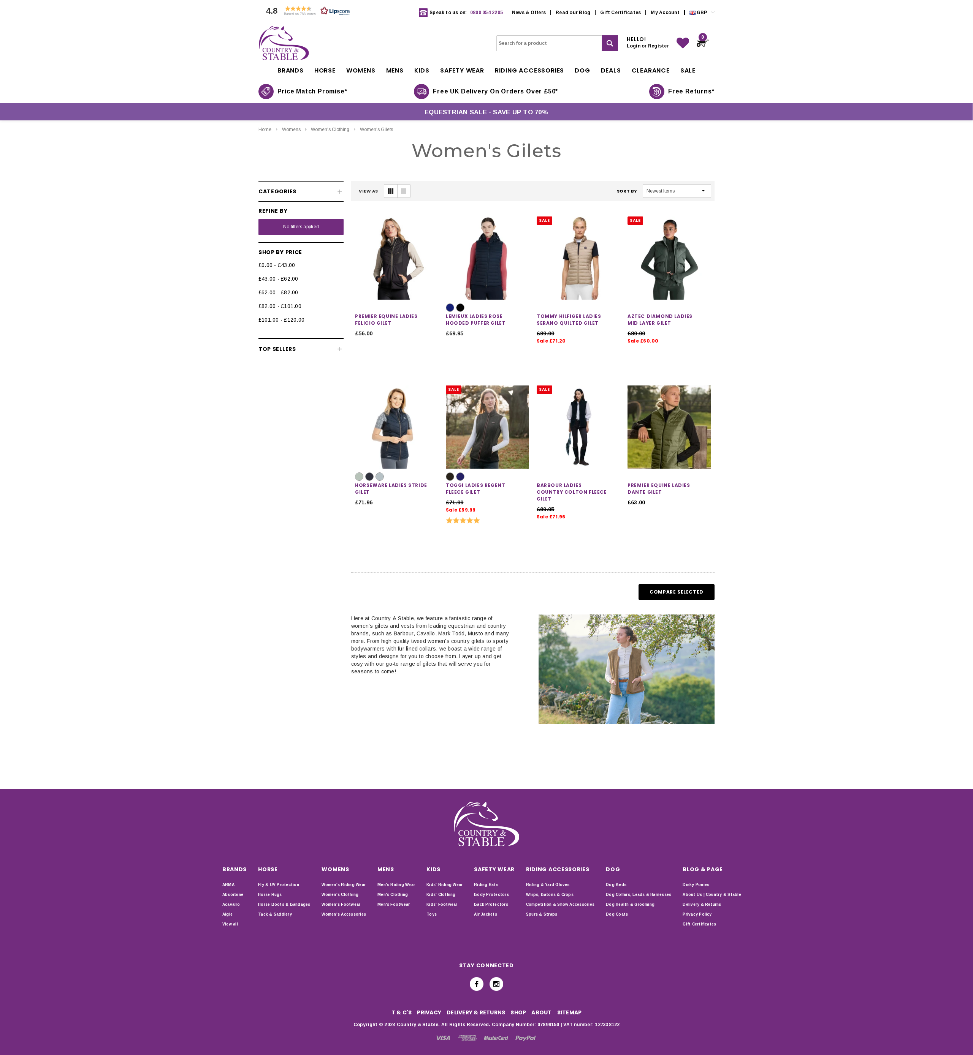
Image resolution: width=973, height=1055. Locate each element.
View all (230, 924)
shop (518, 1012)
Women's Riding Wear (344, 885)
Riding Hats (486, 885)
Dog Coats (617, 914)
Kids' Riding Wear (444, 885)
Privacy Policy (697, 914)
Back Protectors (491, 904)
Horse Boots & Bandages (284, 904)
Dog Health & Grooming (630, 904)
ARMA (228, 885)
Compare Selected (677, 592)
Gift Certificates (620, 12)
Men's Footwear (393, 904)
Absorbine (232, 894)
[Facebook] (476, 984)
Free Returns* (691, 91)
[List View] (403, 191)
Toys (431, 914)
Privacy (429, 1012)
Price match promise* (312, 91)
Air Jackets (485, 914)
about (541, 1012)
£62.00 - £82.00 (278, 292)
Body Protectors (491, 894)
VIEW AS (368, 191)
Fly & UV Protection (278, 885)
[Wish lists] (683, 43)
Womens (291, 129)
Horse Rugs (270, 894)
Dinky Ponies (696, 885)
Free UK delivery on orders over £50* (495, 91)
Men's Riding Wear (396, 885)
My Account (665, 12)
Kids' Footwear (441, 904)
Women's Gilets (376, 129)
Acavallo (231, 904)
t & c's (401, 1012)
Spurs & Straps (541, 914)
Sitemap (569, 1012)
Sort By (627, 191)
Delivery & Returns (702, 904)
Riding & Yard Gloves (548, 885)
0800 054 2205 (486, 12)
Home (264, 129)
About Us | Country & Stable (712, 894)
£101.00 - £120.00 (281, 320)
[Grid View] (390, 191)
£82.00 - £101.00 (279, 306)
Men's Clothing (392, 894)
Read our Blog (573, 12)
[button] (305, 12)
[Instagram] (496, 984)
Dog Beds (616, 885)
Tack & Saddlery (275, 914)
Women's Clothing (330, 129)
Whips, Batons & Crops (550, 894)
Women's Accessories (344, 914)
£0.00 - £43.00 (276, 265)
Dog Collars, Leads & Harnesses (638, 894)
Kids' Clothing (440, 894)
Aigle (227, 914)
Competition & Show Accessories (560, 904)
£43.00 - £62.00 (278, 279)
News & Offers (529, 12)
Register (658, 46)
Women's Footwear (341, 904)
